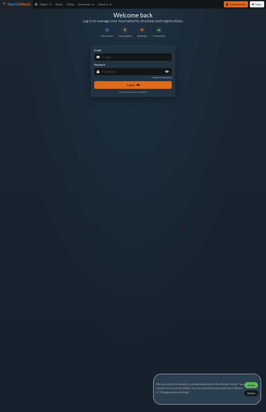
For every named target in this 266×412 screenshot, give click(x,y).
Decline (251, 393)
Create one (142, 92)
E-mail (97, 50)
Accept (251, 385)
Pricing (70, 4)
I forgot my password (162, 77)
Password (99, 64)
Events (59, 4)
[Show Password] (167, 71)
